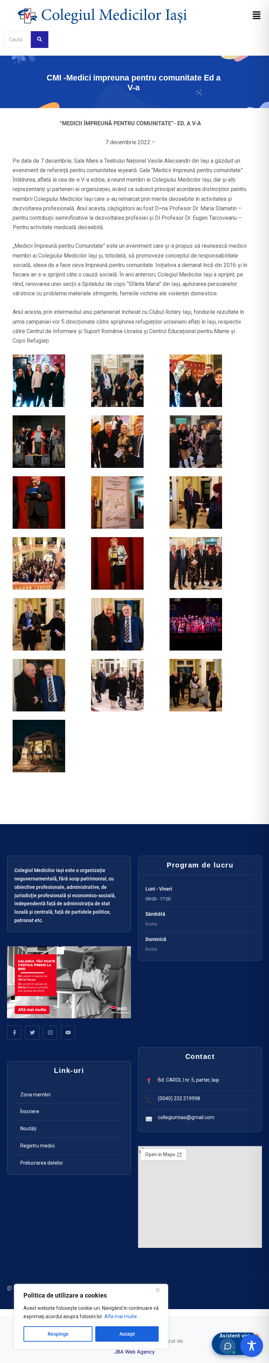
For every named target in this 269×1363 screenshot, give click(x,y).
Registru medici (37, 1145)
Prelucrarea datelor (41, 1163)
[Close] (161, 1290)
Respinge (58, 1334)
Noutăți (28, 1128)
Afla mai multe (120, 1316)
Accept (127, 1334)
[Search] (39, 39)
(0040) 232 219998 (179, 1098)
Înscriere (29, 1111)
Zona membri (35, 1094)
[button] (257, 15)
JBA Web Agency (134, 1352)
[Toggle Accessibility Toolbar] (252, 1346)
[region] (91, 1316)
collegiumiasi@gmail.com (186, 1117)
